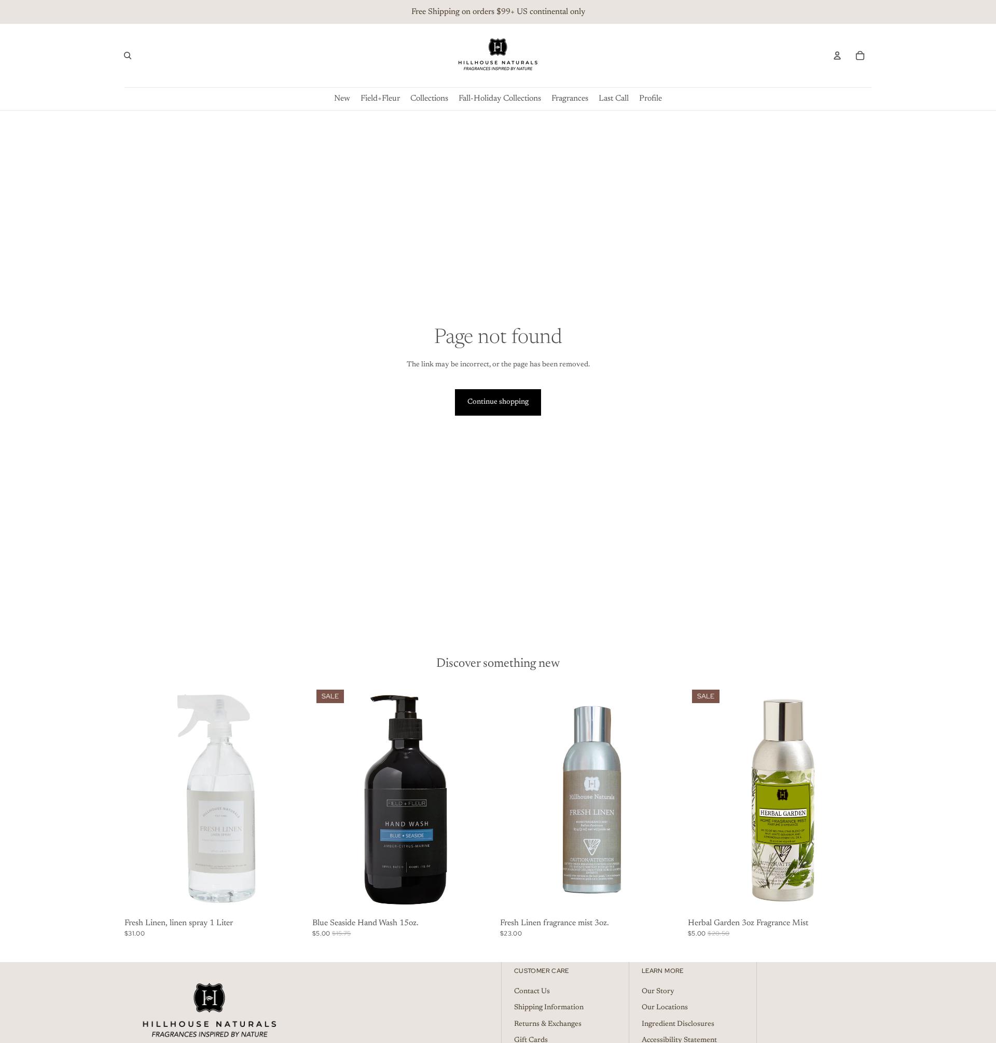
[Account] (837, 55)
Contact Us (532, 991)
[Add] (292, 898)
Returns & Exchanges (548, 1024)
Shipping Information (549, 1007)
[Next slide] (292, 800)
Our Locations (665, 1007)
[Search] (127, 55)
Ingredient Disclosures (678, 1024)
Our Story (658, 991)
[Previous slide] (140, 800)
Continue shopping (498, 402)
